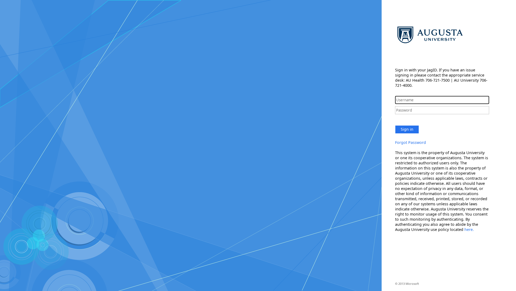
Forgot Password (410, 142)
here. (469, 229)
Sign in (407, 129)
